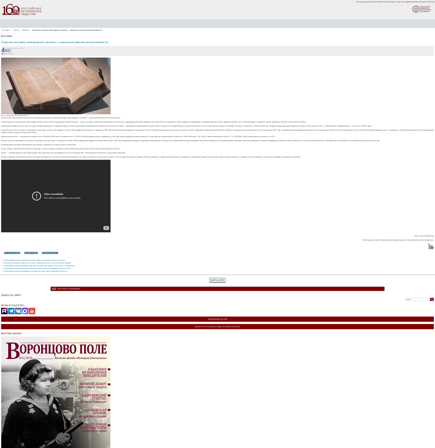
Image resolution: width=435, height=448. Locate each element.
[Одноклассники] (6, 50)
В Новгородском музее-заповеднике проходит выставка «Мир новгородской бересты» (36, 271)
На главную (6, 30)
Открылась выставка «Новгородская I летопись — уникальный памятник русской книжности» (55, 42)
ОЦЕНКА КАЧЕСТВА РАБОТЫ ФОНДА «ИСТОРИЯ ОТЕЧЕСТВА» (217, 327)
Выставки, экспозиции (12, 253)
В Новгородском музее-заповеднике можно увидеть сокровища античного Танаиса (34, 260)
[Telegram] (9, 50)
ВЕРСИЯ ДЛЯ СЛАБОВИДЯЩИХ (69, 289)
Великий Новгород (31, 253)
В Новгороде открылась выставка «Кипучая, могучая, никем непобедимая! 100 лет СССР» (37, 268)
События (16, 30)
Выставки (25, 30)
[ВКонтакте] (3, 50)
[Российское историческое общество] (22, 9)
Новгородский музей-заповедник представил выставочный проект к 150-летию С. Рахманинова (39, 266)
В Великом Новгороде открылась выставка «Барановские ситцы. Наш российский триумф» (37, 263)
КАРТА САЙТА (217, 280)
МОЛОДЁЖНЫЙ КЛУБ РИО (217, 319)
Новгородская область (50, 253)
